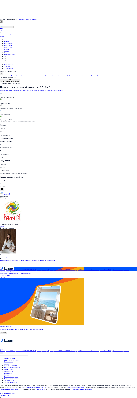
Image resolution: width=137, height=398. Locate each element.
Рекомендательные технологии (82, 389)
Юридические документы (11, 360)
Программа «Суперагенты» (12, 367)
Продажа (6, 41)
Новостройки (8, 43)
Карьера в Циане (9, 380)
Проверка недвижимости (11, 379)
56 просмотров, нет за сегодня (10, 81)
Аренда (6, 40)
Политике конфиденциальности (9, 389)
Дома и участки (8, 45)
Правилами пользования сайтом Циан (34, 387)
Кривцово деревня (39, 90)
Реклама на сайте (9, 371)
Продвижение (8, 373)
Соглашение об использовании (27, 19)
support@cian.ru (40, 389)
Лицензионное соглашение (76, 387)
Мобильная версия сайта (7, 393)
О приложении (4, 395)
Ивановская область (6, 90)
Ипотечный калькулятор (11, 377)
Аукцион (6, 364)
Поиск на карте (8, 362)
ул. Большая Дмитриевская (53, 90)
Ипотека (6, 49)
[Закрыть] (1, 21)
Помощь (6, 375)
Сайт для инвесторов (10, 382)
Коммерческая (8, 47)
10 (62, 90)
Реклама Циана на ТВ (10, 366)
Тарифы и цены (8, 369)
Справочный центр (9, 358)
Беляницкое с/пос (28, 90)
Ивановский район (17, 90)
